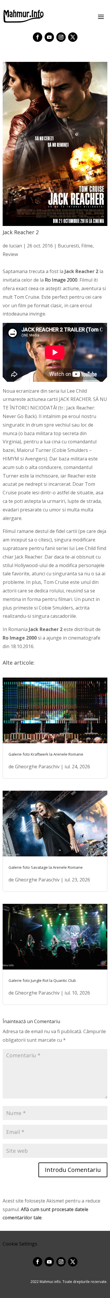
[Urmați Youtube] (49, 37)
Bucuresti (68, 245)
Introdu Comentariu (73, 1170)
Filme (87, 245)
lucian (15, 245)
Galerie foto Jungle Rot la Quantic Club (42, 980)
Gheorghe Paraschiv (37, 766)
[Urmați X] (72, 37)
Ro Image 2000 (61, 280)
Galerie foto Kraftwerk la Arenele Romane (46, 754)
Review (10, 254)
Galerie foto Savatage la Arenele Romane (46, 867)
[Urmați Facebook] (37, 37)
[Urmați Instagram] (61, 37)
